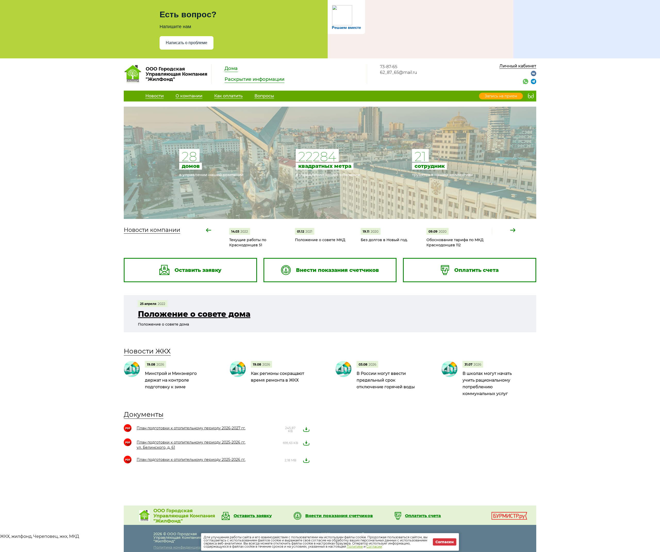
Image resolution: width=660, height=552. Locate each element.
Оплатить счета (423, 516)
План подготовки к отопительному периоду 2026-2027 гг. (191, 428)
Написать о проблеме (186, 43)
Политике (355, 546)
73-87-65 (388, 66)
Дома (231, 68)
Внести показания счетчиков (339, 516)
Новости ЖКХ (147, 351)
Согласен (444, 542)
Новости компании (152, 229)
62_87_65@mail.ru (398, 72)
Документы (143, 414)
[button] (209, 230)
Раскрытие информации (254, 79)
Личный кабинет (517, 66)
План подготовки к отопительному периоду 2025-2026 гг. (191, 459)
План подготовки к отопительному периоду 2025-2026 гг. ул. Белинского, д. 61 (191, 445)
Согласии (374, 546)
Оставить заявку (253, 516)
